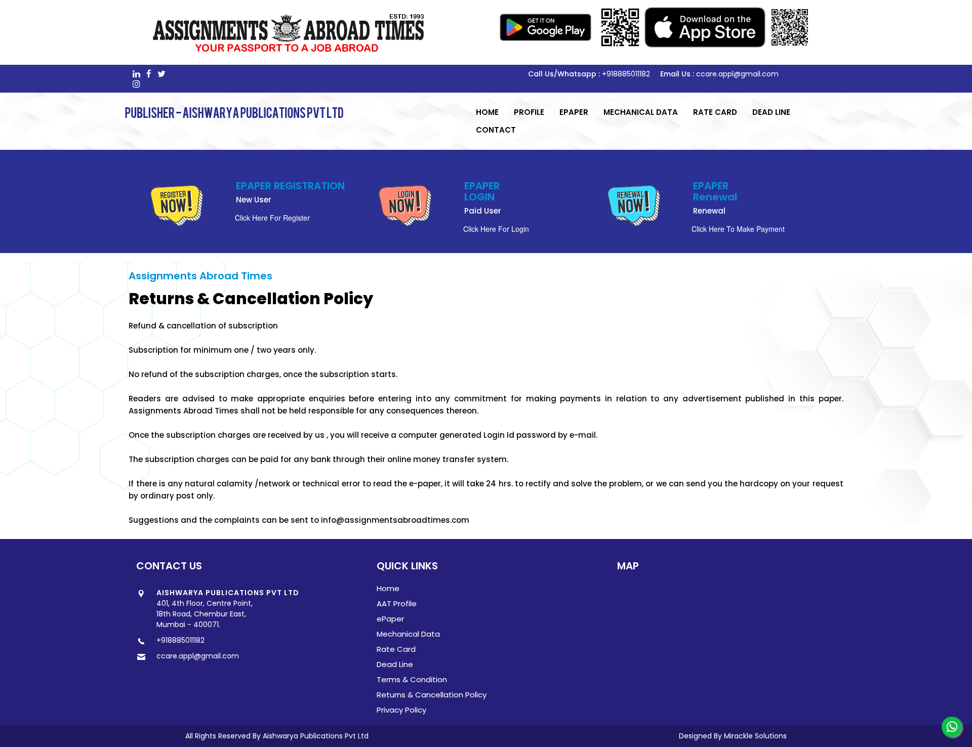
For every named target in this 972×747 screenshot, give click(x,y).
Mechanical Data (640, 112)
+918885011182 (626, 74)
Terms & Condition (412, 679)
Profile (529, 112)
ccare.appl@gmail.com (737, 74)
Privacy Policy (401, 709)
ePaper (573, 112)
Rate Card (715, 112)
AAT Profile (397, 603)
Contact (496, 129)
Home (487, 112)
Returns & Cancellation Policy (432, 694)
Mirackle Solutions (755, 736)
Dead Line (771, 112)
